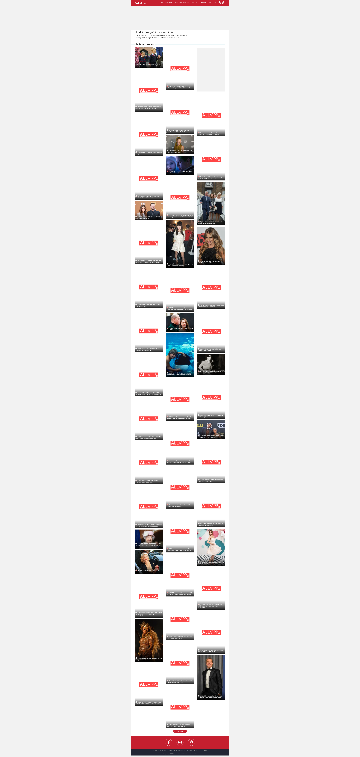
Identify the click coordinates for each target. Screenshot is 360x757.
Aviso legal (193, 750)
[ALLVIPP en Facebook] (168, 742)
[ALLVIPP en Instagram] (180, 742)
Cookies (204, 750)
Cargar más (179, 731)
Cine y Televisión (182, 3)
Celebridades (166, 3)
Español (211, 3)
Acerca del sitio (159, 750)
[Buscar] (219, 2)
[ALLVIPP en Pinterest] (191, 742)
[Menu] (223, 2)
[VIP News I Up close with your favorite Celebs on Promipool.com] (147, 2)
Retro (203, 3)
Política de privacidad (177, 750)
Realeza (195, 3)
